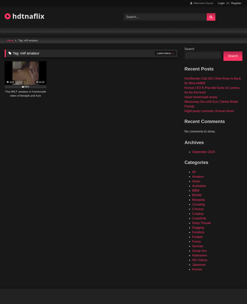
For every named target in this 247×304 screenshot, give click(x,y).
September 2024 (203, 152)
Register (236, 3)
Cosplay (198, 213)
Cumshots (199, 218)
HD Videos (199, 260)
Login (221, 3)
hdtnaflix (27, 16)
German (197, 246)
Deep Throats (201, 223)
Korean (197, 269)
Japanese (199, 264)
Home (10, 40)
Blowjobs (198, 199)
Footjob (197, 237)
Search (189, 49)
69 (194, 172)
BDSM (196, 195)
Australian (199, 186)
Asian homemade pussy (200, 97)
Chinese (198, 209)
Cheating (198, 204)
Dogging (198, 227)
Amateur (198, 176)
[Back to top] (235, 292)
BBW (195, 190)
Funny (196, 241)
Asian (196, 181)
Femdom (198, 232)
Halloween (199, 255)
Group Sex (199, 250)
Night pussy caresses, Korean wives (209, 111)
